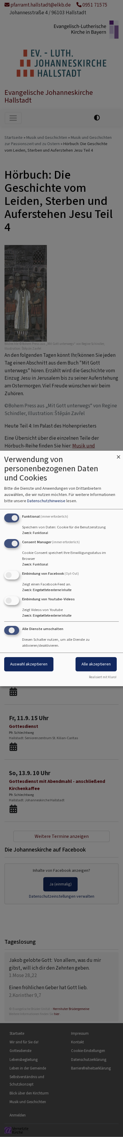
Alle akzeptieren (96, 664)
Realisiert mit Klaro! (102, 677)
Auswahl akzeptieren (28, 664)
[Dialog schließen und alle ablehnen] (118, 454)
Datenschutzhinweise (46, 501)
